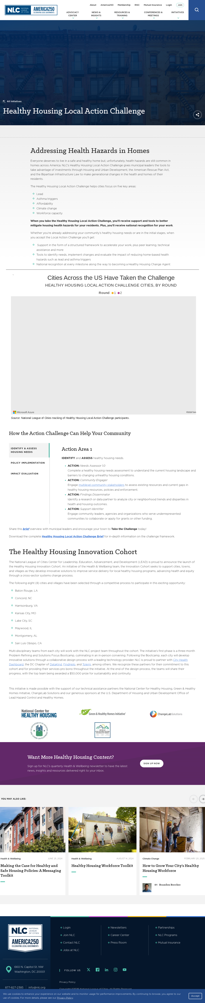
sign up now (151, 763)
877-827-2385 (14, 987)
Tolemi (86, 664)
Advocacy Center (72, 14)
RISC (137, 5)
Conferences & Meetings (153, 14)
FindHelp (69, 664)
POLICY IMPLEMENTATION (28, 463)
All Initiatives (14, 101)
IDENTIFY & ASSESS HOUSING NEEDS (24, 450)
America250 (107, 5)
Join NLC (69, 935)
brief (26, 528)
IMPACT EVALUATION (24, 473)
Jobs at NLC (71, 950)
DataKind (56, 664)
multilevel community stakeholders (101, 484)
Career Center (120, 935)
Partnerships (166, 927)
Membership (124, 5)
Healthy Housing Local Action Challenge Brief (73, 536)
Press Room (119, 942)
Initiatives (177, 12)
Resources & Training (122, 14)
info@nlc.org (37, 987)
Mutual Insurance (153, 5)
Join (180, 5)
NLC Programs (167, 935)
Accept (195, 996)
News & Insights (96, 14)
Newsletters (119, 927)
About (93, 5)
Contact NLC (71, 942)
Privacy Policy (65, 998)
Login (169, 5)
